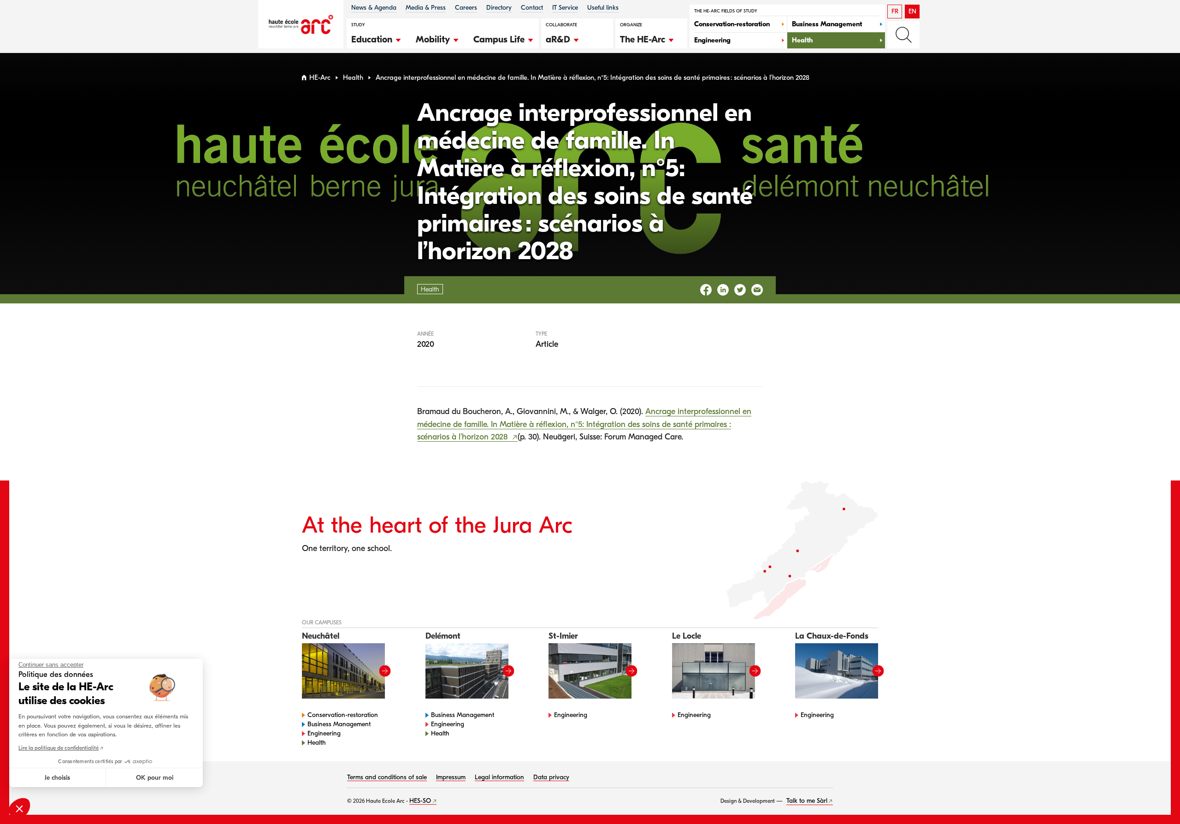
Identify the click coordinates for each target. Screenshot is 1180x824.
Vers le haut (1154, 798)
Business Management (339, 724)
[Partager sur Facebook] (706, 290)
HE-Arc (319, 78)
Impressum (451, 777)
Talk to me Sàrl (806, 801)
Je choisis (57, 778)
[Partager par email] (757, 290)
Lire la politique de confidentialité (58, 748)
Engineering (324, 733)
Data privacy (551, 777)
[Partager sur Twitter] (740, 290)
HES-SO (420, 801)
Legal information (499, 777)
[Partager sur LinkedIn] (723, 290)
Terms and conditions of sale (387, 777)
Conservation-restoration (342, 715)
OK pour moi (154, 778)
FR (894, 11)
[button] (377, 38)
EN (912, 11)
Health (353, 78)
